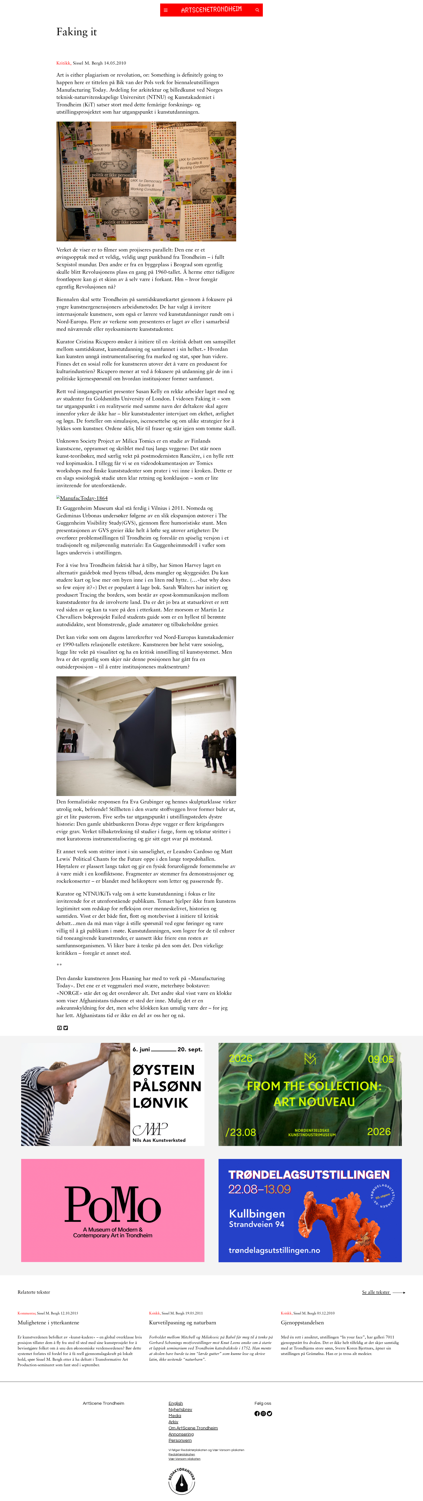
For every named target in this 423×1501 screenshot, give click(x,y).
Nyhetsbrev (180, 1409)
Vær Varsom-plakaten (184, 1458)
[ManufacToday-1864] (146, 499)
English (176, 1403)
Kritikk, (64, 63)
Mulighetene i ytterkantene (48, 1323)
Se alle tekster (376, 1292)
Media (175, 1416)
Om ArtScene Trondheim (193, 1428)
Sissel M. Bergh (88, 63)
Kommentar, (27, 1313)
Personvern (180, 1440)
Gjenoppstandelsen (302, 1323)
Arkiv (173, 1422)
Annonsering (181, 1434)
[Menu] (165, 11)
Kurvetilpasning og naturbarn (182, 1323)
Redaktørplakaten (182, 1454)
